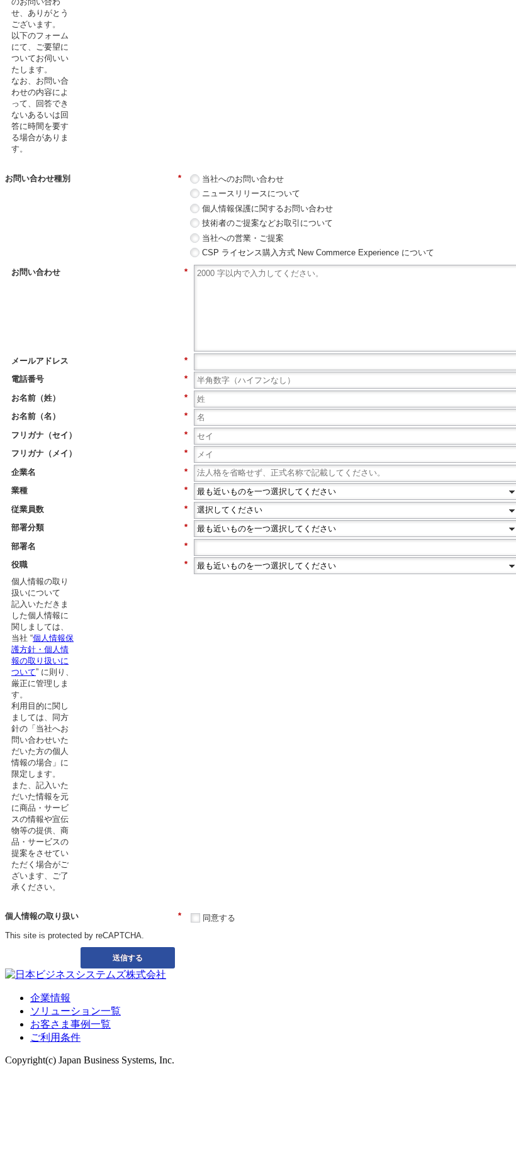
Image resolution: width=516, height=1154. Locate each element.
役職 (99, 564)
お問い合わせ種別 (93, 178)
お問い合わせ (99, 272)
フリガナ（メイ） (99, 453)
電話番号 (99, 379)
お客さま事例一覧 (70, 1024)
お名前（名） (99, 416)
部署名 (99, 546)
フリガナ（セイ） (99, 435)
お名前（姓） (99, 397)
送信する (128, 957)
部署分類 (99, 527)
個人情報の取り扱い (93, 916)
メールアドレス (99, 360)
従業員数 (99, 509)
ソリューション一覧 (75, 1011)
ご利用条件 (55, 1037)
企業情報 (50, 997)
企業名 (99, 472)
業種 (99, 490)
